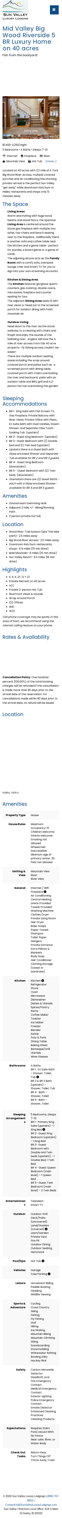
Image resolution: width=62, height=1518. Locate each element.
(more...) (51, 161)
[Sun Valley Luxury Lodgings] (19, 10)
